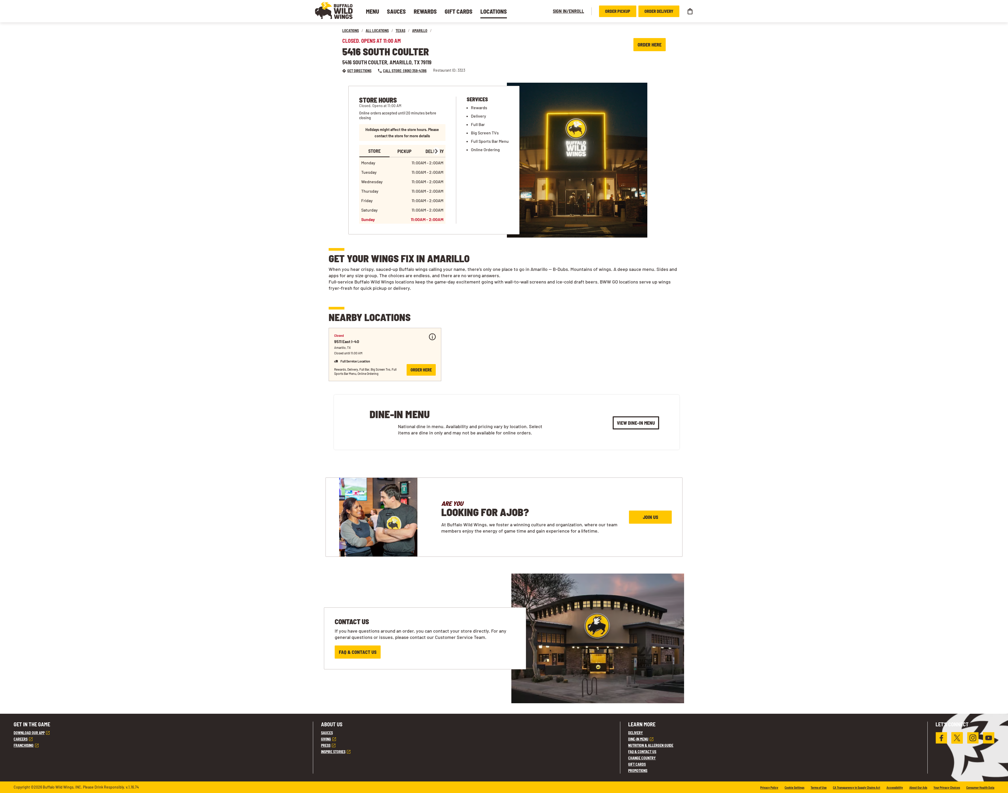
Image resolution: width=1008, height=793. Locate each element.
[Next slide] (436, 151)
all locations (377, 30)
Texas (400, 30)
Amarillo (419, 30)
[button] (334, 10)
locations (350, 30)
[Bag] (690, 11)
